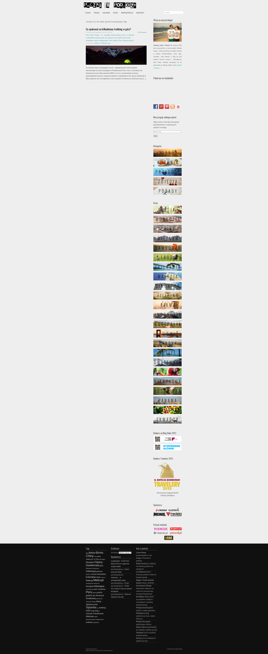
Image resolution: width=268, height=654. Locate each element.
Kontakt (140, 13)
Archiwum (114, 553)
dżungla (102, 559)
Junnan (93, 574)
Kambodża (101, 574)
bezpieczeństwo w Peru (118, 35)
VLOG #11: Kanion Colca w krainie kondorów (121, 588)
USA (88, 610)
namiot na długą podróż (101, 40)
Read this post (106, 43)
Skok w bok (140, 627)
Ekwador (90, 562)
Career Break (141, 553)
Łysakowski (115, 561)
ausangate (107, 35)
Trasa (96, 13)
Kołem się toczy (142, 564)
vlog (92, 611)
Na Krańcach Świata (143, 586)
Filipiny (98, 562)
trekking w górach (128, 40)
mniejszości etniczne (92, 583)
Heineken (89, 568)
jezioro (88, 574)
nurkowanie (89, 589)
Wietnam (90, 616)
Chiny (90, 556)
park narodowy (99, 589)
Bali (87, 553)
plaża (94, 592)
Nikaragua (99, 586)
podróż (99, 592)
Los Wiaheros (141, 572)
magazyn (103, 577)
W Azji (138, 638)
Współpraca (127, 13)
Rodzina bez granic (143, 621)
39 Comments (142, 32)
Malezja (89, 580)
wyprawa (96, 622)
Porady (97, 35)
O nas (88, 13)
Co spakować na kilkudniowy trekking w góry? (108, 29)
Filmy (115, 13)
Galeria (106, 13)
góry (101, 565)
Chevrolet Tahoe (108, 650)
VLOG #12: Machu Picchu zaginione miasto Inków (120, 563)
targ (98, 608)
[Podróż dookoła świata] (99, 5)
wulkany (89, 622)
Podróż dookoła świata (176, 649)
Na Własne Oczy (142, 597)
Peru (87, 35)
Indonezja (91, 571)
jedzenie (99, 571)
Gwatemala (92, 565)
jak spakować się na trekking (114, 38)
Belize (92, 552)
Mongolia (89, 586)
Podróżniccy (140, 613)
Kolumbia (90, 577)
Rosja (93, 601)
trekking (102, 608)
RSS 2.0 (97, 43)
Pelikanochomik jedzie (144, 608)
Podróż (92, 35)
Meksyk (98, 580)
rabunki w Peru (117, 40)
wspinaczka (100, 619)
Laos (98, 577)
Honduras (96, 568)
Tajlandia (91, 607)
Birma (99, 552)
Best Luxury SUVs (90, 650)
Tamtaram (139, 633)
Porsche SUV (99, 650)
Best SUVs (94, 649)
